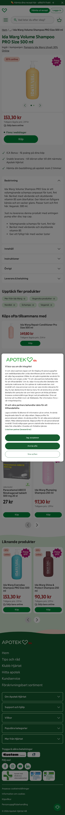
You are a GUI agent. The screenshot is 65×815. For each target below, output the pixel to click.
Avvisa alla (32, 446)
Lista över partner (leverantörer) (18, 429)
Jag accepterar (32, 438)
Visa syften (32, 454)
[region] (32, 407)
